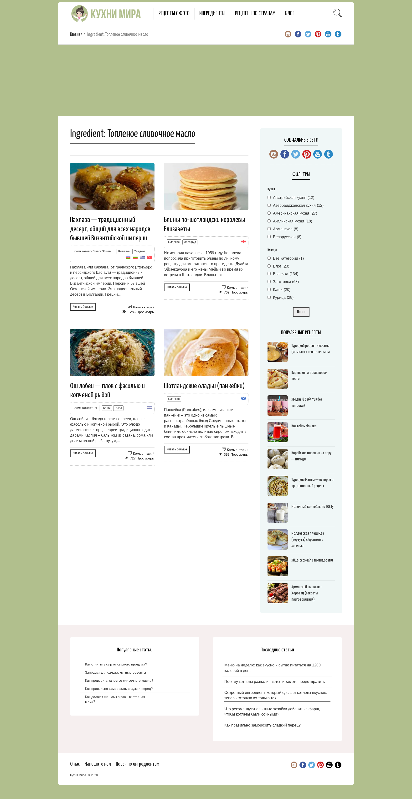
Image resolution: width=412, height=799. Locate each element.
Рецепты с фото (174, 13)
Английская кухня (292, 221)
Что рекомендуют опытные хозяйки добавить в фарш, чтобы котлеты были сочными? (272, 712)
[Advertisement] (206, 80)
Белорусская (287, 237)
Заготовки (286, 282)
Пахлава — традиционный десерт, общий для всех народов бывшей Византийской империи (110, 229)
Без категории (288, 258)
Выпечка (124, 251)
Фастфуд (190, 242)
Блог (289, 13)
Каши (107, 408)
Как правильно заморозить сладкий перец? (262, 725)
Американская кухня (295, 213)
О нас (75, 764)
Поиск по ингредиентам (137, 764)
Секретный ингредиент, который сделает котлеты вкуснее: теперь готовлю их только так (275, 695)
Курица (283, 297)
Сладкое (139, 251)
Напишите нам (98, 764)
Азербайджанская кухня (298, 205)
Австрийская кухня (293, 198)
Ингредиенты (212, 13)
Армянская (285, 229)
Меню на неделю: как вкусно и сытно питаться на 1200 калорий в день (272, 668)
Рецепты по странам (255, 13)
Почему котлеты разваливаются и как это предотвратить (274, 682)
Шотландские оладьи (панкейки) (204, 386)
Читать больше (83, 307)
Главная (76, 34)
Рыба (118, 408)
